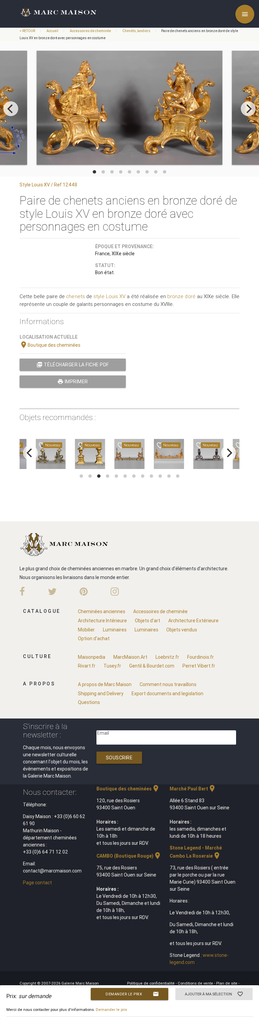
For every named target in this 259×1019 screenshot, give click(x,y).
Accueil (52, 31)
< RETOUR (28, 31)
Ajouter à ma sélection (214, 994)
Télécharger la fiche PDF (72, 365)
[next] (248, 108)
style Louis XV (109, 296)
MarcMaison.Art (130, 657)
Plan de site (227, 983)
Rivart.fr (86, 666)
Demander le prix (132, 994)
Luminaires (114, 630)
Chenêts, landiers (136, 31)
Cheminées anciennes (101, 611)
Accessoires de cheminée (90, 31)
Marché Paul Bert (193, 789)
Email (103, 733)
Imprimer (72, 381)
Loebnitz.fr (167, 657)
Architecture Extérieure (193, 621)
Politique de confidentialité (151, 983)
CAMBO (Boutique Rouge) (129, 856)
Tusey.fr (112, 666)
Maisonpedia (91, 657)
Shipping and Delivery (100, 693)
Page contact (37, 883)
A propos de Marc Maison (105, 684)
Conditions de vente (196, 983)
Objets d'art (147, 621)
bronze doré (181, 296)
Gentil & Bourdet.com (151, 666)
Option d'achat (94, 638)
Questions (89, 702)
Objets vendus (181, 630)
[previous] (10, 108)
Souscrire (119, 758)
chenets (75, 296)
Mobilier (86, 630)
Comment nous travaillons (168, 684)
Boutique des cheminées (50, 345)
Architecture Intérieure (102, 621)
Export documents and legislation (167, 693)
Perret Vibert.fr (198, 666)
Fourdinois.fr (200, 657)
